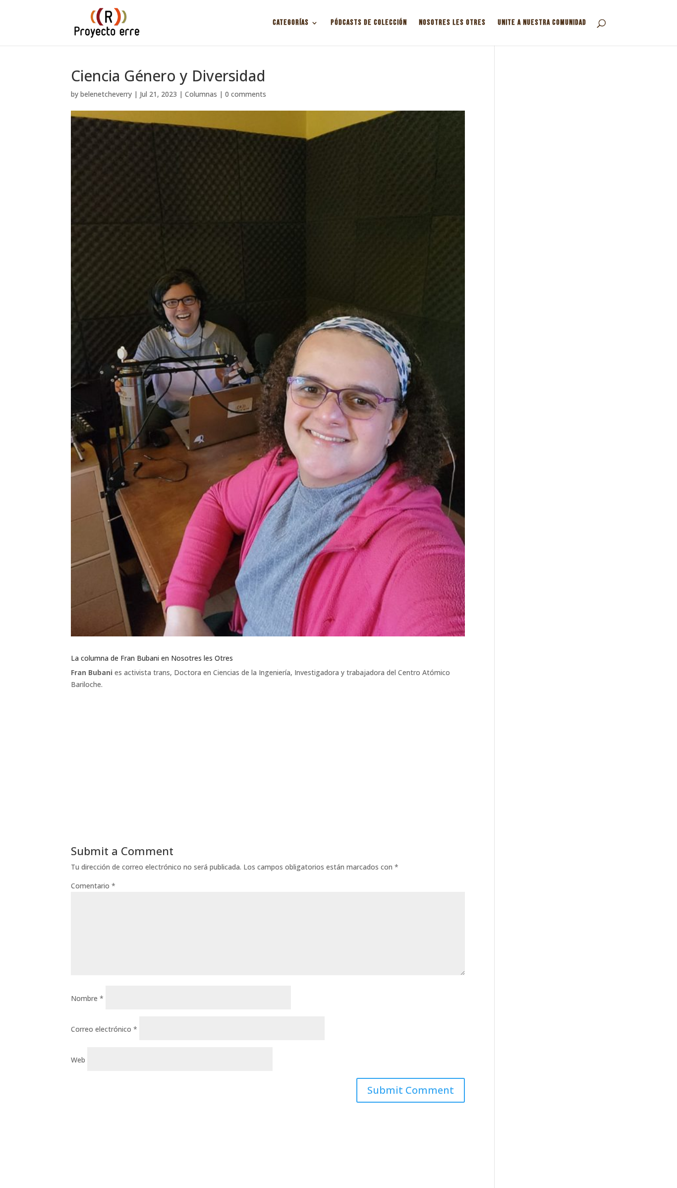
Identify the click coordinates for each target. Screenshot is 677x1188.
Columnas (201, 94)
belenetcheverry (106, 94)
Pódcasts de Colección (369, 23)
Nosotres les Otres (452, 23)
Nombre (87, 998)
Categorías (291, 23)
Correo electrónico (104, 1029)
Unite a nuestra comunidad (542, 23)
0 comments (245, 94)
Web (78, 1059)
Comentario (93, 885)
